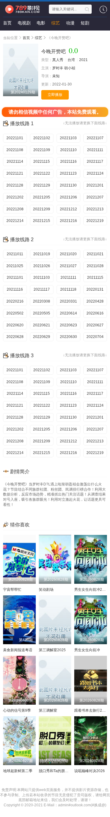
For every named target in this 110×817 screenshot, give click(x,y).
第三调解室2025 (52, 650)
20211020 (68, 254)
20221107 (95, 138)
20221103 (68, 138)
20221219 (95, 221)
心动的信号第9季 (17, 710)
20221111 (95, 150)
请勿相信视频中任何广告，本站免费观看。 (55, 111)
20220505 (41, 313)
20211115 (95, 277)
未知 (56, 76)
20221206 (68, 197)
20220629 (41, 337)
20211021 (95, 254)
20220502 (15, 313)
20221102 (41, 138)
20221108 (14, 150)
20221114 (15, 161)
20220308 (41, 301)
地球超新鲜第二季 (17, 771)
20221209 (41, 209)
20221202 (15, 197)
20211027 (68, 266)
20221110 (68, 150)
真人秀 (57, 60)
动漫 (70, 22)
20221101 (14, 138)
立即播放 (55, 95)
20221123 (68, 173)
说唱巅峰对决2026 (89, 771)
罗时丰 (57, 68)
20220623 (68, 325)
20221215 (41, 221)
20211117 (42, 289)
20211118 (68, 289)
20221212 (68, 209)
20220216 (15, 301)
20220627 (95, 325)
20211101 (15, 277)
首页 (7, 22)
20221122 (41, 173)
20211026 (41, 266)
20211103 (41, 277)
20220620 (15, 325)
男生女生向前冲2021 (91, 589)
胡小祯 (69, 68)
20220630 (68, 337)
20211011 (15, 254)
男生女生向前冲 (87, 650)
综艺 (55, 22)
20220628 (15, 337)
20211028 (95, 266)
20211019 (41, 254)
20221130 (68, 185)
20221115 (41, 161)
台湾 (71, 60)
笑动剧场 (46, 589)
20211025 (14, 266)
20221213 (95, 209)
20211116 (15, 289)
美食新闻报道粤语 (17, 650)
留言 (7, 35)
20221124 (95, 173)
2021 (83, 60)
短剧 (85, 22)
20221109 (41, 150)
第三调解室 (48, 710)
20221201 (95, 185)
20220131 (95, 289)
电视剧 (24, 22)
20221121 (14, 173)
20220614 (68, 313)
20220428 (95, 301)
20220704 (95, 337)
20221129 (41, 185)
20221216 (68, 221)
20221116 (68, 161)
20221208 (15, 209)
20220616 (95, 313)
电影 (41, 22)
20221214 (15, 221)
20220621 (41, 325)
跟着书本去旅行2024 (91, 710)
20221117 (95, 161)
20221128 (14, 185)
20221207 (95, 197)
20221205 (41, 197)
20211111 (68, 277)
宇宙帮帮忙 (12, 589)
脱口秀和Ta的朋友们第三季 (61, 771)
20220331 (68, 301)
